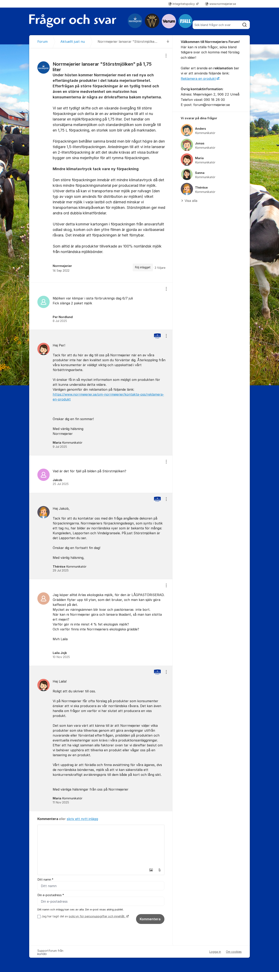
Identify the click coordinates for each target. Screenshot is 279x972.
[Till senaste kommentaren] (168, 41)
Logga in (215, 951)
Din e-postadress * (50, 895)
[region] (101, 165)
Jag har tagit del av (83, 916)
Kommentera (150, 919)
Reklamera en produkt (198, 78)
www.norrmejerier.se (222, 4)
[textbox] (101, 845)
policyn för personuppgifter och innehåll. (97, 916)
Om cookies (234, 951)
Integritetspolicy (184, 4)
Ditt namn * (45, 879)
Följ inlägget (143, 267)
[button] (151, 870)
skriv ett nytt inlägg (82, 819)
